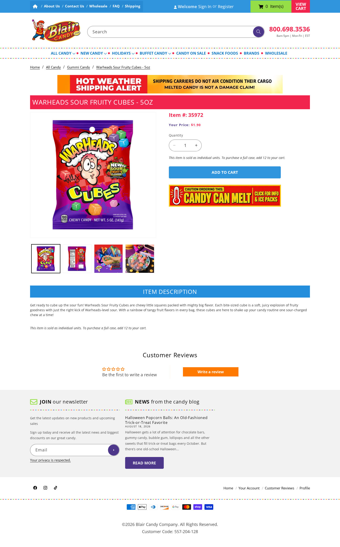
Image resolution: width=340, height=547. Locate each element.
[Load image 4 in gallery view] (139, 258)
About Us (52, 6)
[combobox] (176, 32)
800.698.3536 (289, 29)
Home (35, 67)
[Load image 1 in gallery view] (45, 258)
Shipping (132, 6)
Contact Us (74, 6)
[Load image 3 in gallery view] (108, 258)
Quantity (176, 135)
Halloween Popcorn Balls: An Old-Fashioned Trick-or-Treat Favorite (166, 420)
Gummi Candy (78, 67)
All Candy (53, 67)
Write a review (211, 371)
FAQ (116, 6)
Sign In (204, 6)
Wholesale (98, 6)
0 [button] (267, 6)
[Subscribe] (113, 450)
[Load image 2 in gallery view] (77, 258)
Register (226, 6)
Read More (144, 463)
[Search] (258, 31)
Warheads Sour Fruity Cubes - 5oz (123, 67)
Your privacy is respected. (50, 460)
